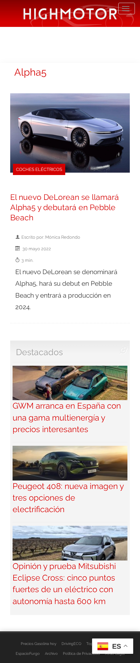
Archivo (51, 653)
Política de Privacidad (81, 653)
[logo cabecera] (70, 13)
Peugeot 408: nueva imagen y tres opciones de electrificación (68, 498)
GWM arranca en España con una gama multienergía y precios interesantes (67, 417)
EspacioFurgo (28, 653)
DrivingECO (71, 643)
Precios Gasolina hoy (38, 643)
